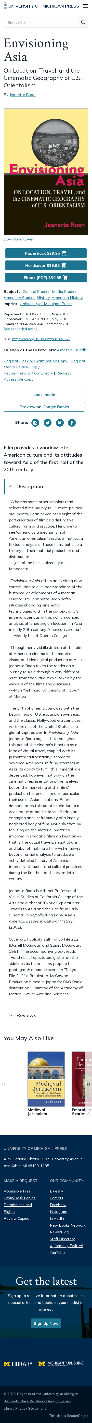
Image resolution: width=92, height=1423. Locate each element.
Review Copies (16, 1218)
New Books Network (67, 1225)
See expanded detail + (22, 329)
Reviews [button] (26, 1015)
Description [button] (29, 486)
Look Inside (44, 394)
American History (67, 297)
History (43, 297)
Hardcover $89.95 (46, 265)
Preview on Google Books (44, 406)
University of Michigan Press (46, 303)
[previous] (3, 1083)
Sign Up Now (46, 1323)
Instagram (58, 1211)
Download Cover (19, 239)
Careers (56, 1198)
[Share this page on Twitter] (48, 423)
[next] (88, 1083)
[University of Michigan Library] (21, 1363)
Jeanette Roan (23, 94)
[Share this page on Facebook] (72, 423)
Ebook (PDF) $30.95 (46, 277)
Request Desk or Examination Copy (35, 360)
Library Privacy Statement (25, 1408)
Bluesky (56, 1191)
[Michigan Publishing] (63, 1363)
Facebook (58, 1204)
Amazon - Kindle (72, 349)
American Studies (19, 297)
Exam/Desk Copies (20, 1198)
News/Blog (59, 1232)
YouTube (57, 1252)
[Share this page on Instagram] (35, 423)
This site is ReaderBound (68, 1415)
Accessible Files (17, 1191)
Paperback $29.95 (46, 253)
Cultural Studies (36, 291)
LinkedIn (57, 1218)
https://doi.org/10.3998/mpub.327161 (41, 339)
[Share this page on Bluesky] (60, 423)
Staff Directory (62, 1239)
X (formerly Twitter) (66, 1245)
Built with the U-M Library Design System (37, 1401)
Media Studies (64, 291)
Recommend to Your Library (28, 373)
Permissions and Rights (18, 1208)
